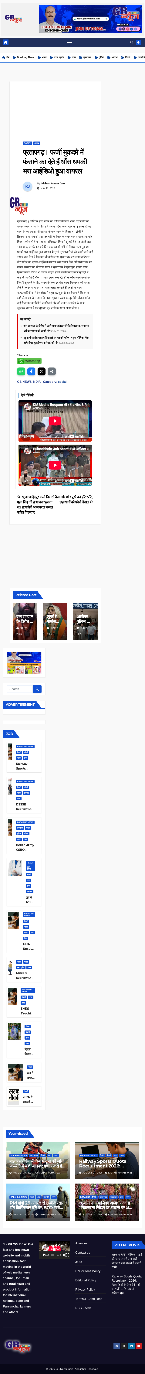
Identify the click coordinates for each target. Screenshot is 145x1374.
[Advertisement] (55, 107)
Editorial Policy (85, 1280)
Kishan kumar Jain (53, 183)
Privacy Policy (85, 1289)
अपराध (115, 57)
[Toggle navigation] (69, 42)
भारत (44, 57)
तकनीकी (20, 828)
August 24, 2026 (93, 1214)
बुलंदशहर (87, 57)
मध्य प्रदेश (20, 967)
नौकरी (26, 752)
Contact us (82, 1252)
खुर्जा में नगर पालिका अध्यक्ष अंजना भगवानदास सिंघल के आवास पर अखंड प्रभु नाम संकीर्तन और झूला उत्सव (107, 1207)
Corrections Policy (88, 1271)
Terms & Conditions (88, 1299)
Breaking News (25, 57)
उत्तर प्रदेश (59, 57)
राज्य (74, 57)
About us (81, 1243)
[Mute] (64, 1255)
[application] (54, 1250)
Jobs (78, 1261)
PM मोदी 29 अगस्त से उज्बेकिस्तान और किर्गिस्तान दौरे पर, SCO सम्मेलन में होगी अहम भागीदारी (37, 1207)
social (27, 143)
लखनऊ (29, 891)
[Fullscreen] (67, 1255)
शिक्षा (25, 938)
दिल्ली (127, 57)
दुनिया (101, 57)
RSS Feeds (83, 1308)
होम (7, 57)
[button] (131, 42)
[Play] (44, 1255)
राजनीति (26, 793)
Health (30, 863)
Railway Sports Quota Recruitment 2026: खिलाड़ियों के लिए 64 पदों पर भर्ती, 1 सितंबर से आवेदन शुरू (127, 1285)
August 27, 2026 (23, 1173)
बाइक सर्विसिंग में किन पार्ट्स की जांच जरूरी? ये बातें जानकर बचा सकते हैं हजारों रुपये (36, 1165)
